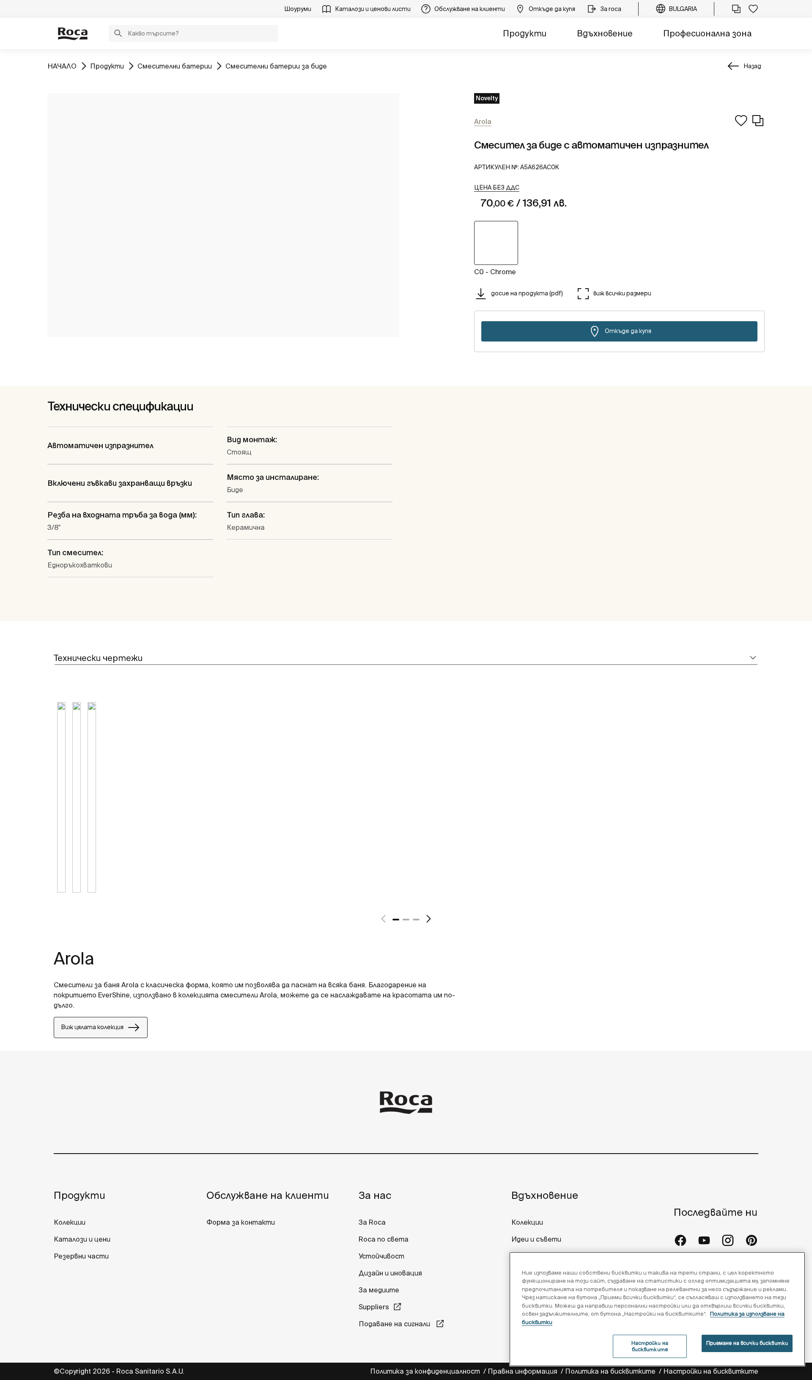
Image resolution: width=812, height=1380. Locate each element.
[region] (657, 1309)
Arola (74, 958)
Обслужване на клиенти (267, 1195)
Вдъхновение (605, 33)
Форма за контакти (240, 1222)
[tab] (406, 658)
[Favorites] (753, 9)
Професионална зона (707, 33)
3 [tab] (416, 919)
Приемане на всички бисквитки (747, 1343)
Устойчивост (381, 1256)
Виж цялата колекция (92, 1027)
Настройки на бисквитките (710, 1371)
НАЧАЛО (62, 66)
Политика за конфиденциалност (426, 1371)
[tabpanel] (61, 803)
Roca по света (384, 1239)
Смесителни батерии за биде (276, 66)
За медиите (379, 1290)
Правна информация (523, 1371)
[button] (118, 34)
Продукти (524, 33)
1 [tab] (395, 919)
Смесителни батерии (174, 66)
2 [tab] (406, 919)
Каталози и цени (82, 1239)
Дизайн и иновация (390, 1273)
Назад (752, 66)
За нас (375, 1195)
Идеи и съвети (536, 1239)
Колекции (69, 1222)
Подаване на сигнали (395, 1324)
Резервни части (81, 1256)
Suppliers (374, 1307)
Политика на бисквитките (611, 1371)
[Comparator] (736, 9)
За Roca (372, 1222)
